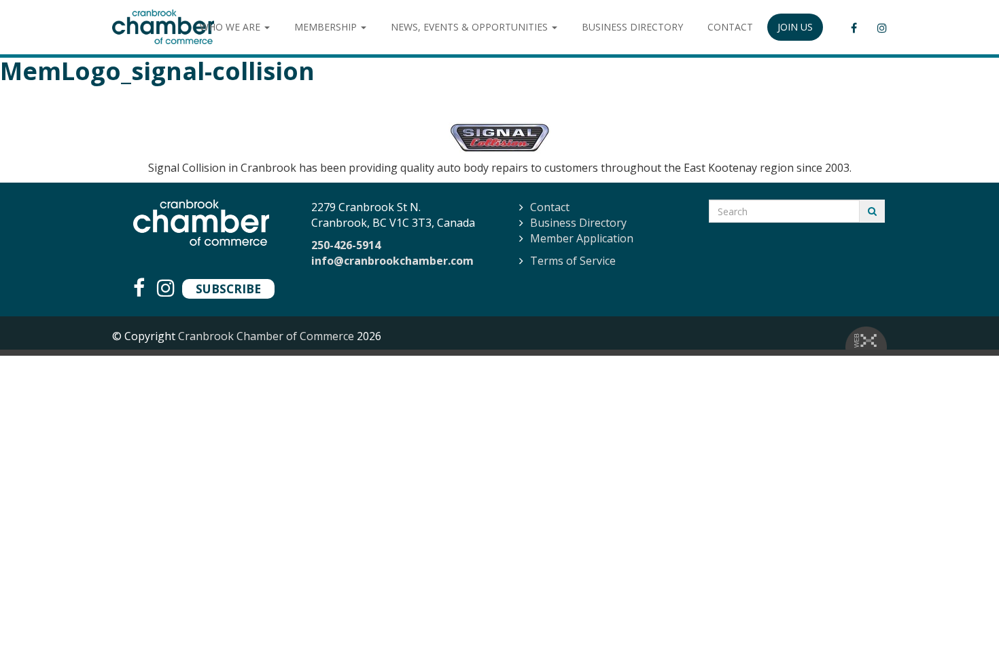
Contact (549, 207)
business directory (632, 26)
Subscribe (228, 288)
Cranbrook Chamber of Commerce (266, 336)
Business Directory (578, 222)
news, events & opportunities (470, 26)
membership (327, 26)
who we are (231, 26)
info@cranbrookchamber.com (392, 260)
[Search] (872, 211)
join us (795, 26)
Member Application (581, 238)
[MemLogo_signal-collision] (499, 137)
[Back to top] (961, 611)
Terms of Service (573, 260)
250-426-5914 (346, 245)
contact (730, 26)
